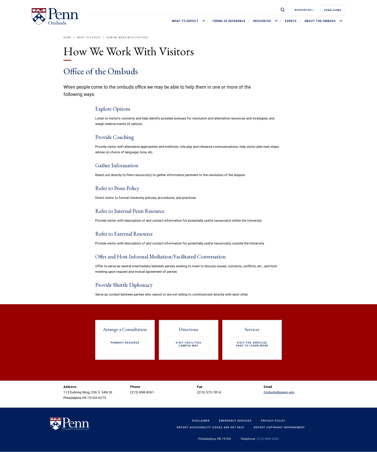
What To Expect (89, 37)
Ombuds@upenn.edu (279, 392)
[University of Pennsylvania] (81, 423)
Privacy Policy (273, 420)
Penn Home (332, 10)
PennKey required (125, 342)
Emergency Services (235, 420)
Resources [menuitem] (262, 21)
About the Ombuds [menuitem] (320, 21)
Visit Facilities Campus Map (188, 344)
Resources (303, 10)
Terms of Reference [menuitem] (228, 21)
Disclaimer (201, 420)
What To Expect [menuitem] (185, 21)
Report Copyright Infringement (279, 427)
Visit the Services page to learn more (252, 344)
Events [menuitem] (291, 21)
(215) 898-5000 (268, 438)
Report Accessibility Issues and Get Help (210, 427)
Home (67, 37)
